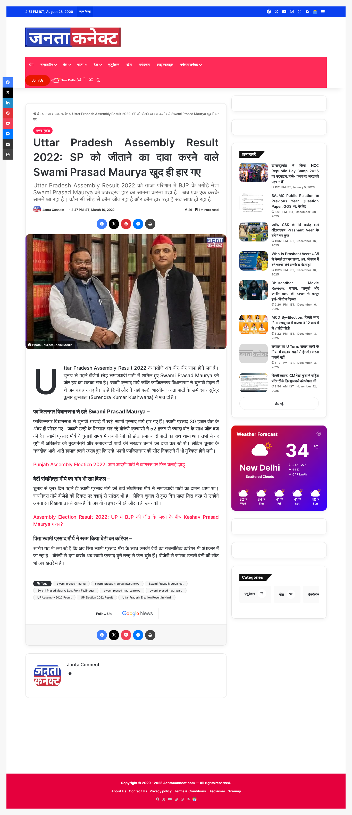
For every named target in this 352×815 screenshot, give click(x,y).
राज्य (80, 64)
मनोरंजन (144, 64)
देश (65, 64)
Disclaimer (216, 791)
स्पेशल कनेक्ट (189, 64)
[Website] (70, 673)
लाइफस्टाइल (165, 64)
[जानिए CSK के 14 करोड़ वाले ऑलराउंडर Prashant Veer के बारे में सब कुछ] (253, 231)
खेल (129, 64)
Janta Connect (53, 210)
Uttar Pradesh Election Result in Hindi (146, 597)
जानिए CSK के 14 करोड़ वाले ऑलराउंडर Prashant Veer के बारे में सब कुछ (295, 230)
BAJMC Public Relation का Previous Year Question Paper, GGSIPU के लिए (295, 201)
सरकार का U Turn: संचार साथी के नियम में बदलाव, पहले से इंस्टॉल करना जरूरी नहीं (295, 351)
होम (31, 64)
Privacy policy (161, 791)
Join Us (38, 80)
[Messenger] (138, 224)
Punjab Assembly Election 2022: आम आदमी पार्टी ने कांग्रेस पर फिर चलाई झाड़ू (109, 464)
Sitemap (234, 791)
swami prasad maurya (71, 583)
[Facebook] (102, 224)
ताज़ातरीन (46, 64)
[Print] (150, 224)
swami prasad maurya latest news (117, 583)
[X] (114, 224)
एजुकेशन (113, 64)
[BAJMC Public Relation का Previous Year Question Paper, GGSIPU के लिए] (253, 202)
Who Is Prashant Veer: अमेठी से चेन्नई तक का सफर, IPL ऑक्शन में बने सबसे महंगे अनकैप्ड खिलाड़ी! (295, 259)
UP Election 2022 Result (97, 597)
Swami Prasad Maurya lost (166, 583)
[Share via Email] (8, 144)
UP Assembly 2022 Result (54, 597)
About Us (118, 791)
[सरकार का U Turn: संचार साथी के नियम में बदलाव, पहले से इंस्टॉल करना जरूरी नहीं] (253, 353)
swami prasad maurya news (122, 590)
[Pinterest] (126, 224)
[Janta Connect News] (73, 37)
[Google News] (315, 12)
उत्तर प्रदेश (61, 114)
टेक (96, 64)
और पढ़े (279, 404)
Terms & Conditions (190, 791)
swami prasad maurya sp (166, 590)
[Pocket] (126, 635)
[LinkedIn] (8, 103)
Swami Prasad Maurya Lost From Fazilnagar (65, 590)
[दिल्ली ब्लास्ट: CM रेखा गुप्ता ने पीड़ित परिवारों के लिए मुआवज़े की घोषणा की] (253, 382)
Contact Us (138, 791)
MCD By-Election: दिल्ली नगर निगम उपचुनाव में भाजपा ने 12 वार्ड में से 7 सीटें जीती (295, 322)
